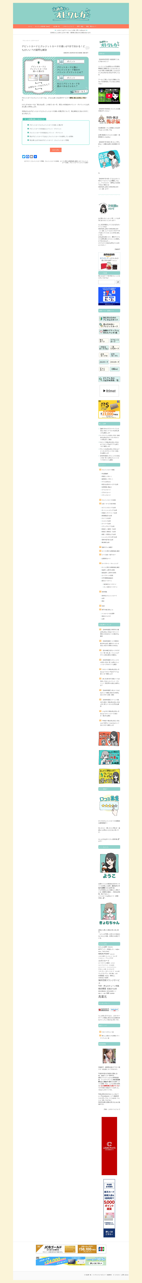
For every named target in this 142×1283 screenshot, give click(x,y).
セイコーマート (102, 967)
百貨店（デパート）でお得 (109, 513)
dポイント (102, 949)
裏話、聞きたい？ (91, 26)
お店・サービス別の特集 (109, 504)
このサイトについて (68, 26)
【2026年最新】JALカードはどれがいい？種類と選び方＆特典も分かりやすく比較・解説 (110, 692)
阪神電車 (112, 993)
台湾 (103, 598)
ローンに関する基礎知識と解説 (110, 567)
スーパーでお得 (106, 523)
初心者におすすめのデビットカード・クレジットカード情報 (49, 140)
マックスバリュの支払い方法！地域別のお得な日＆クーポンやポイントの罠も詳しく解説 (109, 437)
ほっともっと (109, 956)
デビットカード (74, 162)
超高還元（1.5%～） (108, 479)
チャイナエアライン (111, 967)
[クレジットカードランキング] (103, 1010)
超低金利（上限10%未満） (109, 573)
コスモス (113, 963)
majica (117, 949)
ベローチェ (101, 971)
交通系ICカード (106, 558)
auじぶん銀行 (102, 947)
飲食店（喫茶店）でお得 (109, 531)
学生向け (107, 975)
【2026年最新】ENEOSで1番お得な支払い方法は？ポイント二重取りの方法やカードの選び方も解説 (109, 633)
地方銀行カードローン (110, 584)
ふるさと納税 (101, 956)
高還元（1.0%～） (107, 476)
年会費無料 (105, 473)
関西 (107, 993)
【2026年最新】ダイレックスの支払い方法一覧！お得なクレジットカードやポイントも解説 (109, 458)
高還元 (102, 996)
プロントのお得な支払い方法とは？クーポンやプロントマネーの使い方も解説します (109, 451)
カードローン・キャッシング (110, 563)
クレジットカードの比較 (52, 161)
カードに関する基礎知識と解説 (69, 161)
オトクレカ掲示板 (112, 839)
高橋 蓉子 (85, 53)
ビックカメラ (110, 969)
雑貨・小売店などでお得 (109, 534)
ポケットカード (109, 971)
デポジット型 (102, 969)
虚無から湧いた (103, 930)
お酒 (103, 619)
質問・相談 (80, 26)
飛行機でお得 (105, 542)
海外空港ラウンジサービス (109, 981)
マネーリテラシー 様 (108, 1032)
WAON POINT (103, 953)
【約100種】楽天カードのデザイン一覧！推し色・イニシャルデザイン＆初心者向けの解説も (109, 652)
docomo (110, 947)
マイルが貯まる (106, 482)
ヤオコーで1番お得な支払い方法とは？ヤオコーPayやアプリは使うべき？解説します (109, 444)
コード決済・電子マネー (109, 555)
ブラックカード (106, 495)
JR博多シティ (111, 949)
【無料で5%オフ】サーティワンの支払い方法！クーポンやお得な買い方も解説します (109, 431)
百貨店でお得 (112, 988)
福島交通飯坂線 (102, 991)
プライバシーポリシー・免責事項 (103, 1275)
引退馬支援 (101, 977)
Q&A (103, 606)
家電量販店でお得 (107, 515)
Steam (99, 951)
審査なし (112, 976)
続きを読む (56, 150)
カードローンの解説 (104, 963)
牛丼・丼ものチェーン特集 (108, 985)
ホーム (30, 26)
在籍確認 (101, 975)
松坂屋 (106, 978)
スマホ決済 (111, 965)
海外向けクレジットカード (109, 595)
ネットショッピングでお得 (109, 510)
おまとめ (112, 954)
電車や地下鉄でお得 (107, 540)
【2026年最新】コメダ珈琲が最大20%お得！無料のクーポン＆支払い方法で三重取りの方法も (109, 643)
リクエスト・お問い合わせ (121, 1275)
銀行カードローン (107, 581)
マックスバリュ (103, 973)
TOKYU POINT (105, 951)
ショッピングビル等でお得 (109, 537)
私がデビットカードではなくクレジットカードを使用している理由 (51, 136)
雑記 (103, 601)
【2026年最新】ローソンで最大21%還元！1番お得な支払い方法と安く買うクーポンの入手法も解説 (110, 703)
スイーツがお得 (106, 518)
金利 (104, 993)
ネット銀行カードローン (110, 587)
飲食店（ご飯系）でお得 (109, 529)
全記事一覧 (56, 26)
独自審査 (102, 988)
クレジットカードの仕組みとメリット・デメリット (46, 133)
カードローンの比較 (107, 575)
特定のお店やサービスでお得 (110, 484)
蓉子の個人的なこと (107, 609)
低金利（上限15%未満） (109, 570)
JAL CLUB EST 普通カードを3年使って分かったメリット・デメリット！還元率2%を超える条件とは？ (110, 682)
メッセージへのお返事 (108, 613)
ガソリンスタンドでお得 (109, 507)
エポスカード (103, 960)
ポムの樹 (117, 971)
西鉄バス (100, 993)
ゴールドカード (106, 490)
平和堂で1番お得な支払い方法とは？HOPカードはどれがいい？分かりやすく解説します (109, 723)
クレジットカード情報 (37, 161)
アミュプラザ (109, 958)
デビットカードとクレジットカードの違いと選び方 (46, 125)
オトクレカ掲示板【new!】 (42, 26)
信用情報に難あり (107, 487)
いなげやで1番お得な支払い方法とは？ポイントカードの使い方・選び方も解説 (109, 713)
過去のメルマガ (106, 616)
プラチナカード (106, 492)
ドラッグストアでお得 (108, 526)
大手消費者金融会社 (107, 578)
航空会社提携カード (111, 991)
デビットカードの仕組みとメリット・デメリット (46, 129)
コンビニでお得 (106, 521)
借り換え (111, 973)
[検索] (118, 282)
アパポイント (101, 958)
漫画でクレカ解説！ (107, 547)
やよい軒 (115, 956)
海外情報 (104, 592)
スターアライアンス (103, 965)
